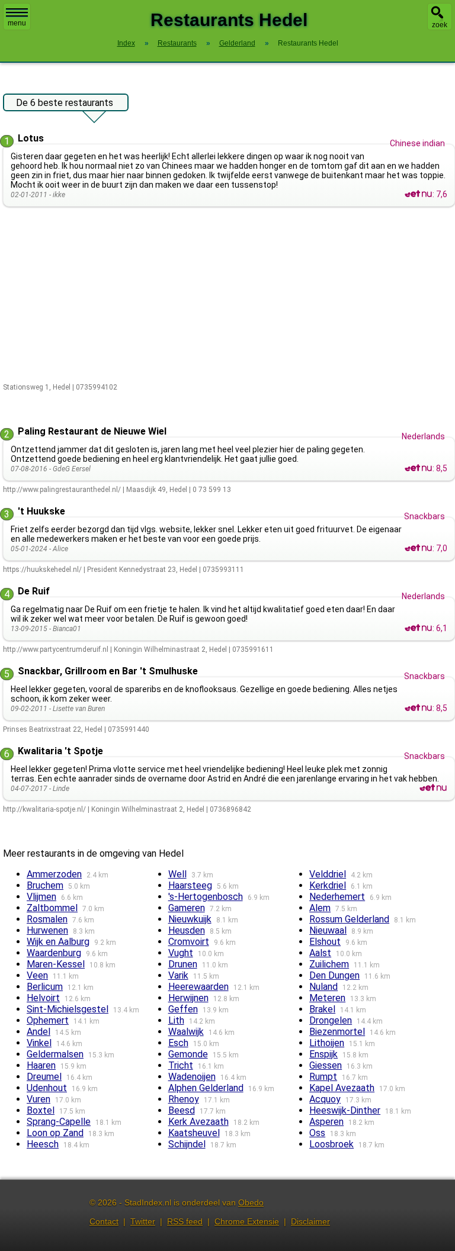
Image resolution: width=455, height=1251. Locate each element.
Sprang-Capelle (59, 1121)
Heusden (186, 930)
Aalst (320, 953)
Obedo (251, 1202)
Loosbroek (331, 1144)
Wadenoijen (192, 1076)
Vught (180, 953)
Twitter (142, 1221)
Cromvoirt (188, 941)
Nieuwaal (328, 930)
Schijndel (187, 1144)
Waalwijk (186, 1031)
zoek (439, 25)
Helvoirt (43, 998)
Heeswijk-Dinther (344, 1110)
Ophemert (48, 1020)
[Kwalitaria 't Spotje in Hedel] (433, 788)
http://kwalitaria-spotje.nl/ (44, 809)
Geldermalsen (55, 1054)
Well (177, 874)
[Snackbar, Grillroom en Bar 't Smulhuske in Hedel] (418, 708)
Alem (320, 908)
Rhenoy (183, 1099)
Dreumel (44, 1076)
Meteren (327, 998)
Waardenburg (54, 953)
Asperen (326, 1121)
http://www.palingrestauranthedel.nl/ (62, 489)
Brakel (322, 1009)
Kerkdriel (327, 885)
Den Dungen (334, 975)
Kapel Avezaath (341, 1088)
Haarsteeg (190, 885)
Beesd (181, 1110)
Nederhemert (337, 896)
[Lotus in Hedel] (418, 194)
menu (17, 23)
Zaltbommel (52, 908)
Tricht (180, 1065)
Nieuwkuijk (190, 919)
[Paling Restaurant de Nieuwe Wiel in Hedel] (418, 468)
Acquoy (325, 1099)
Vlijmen (41, 896)
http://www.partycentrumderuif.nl (55, 649)
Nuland (323, 986)
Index (126, 43)
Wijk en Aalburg (58, 941)
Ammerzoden (54, 874)
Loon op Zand (55, 1133)
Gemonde (188, 1054)
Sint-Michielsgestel (67, 1009)
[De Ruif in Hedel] (418, 628)
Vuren (38, 1099)
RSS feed (185, 1221)
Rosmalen (47, 919)
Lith (176, 1020)
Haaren (41, 1065)
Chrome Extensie (246, 1221)
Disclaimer (310, 1221)
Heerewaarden (198, 986)
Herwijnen (188, 998)
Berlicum (45, 986)
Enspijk (323, 1054)
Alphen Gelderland (205, 1088)
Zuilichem (329, 964)
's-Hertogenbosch (205, 896)
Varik (178, 975)
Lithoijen (326, 1043)
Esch (178, 1043)
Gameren (186, 908)
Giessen (325, 1065)
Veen (37, 975)
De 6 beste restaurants (64, 102)
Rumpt (323, 1076)
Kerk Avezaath (198, 1121)
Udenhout (47, 1088)
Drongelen (330, 1020)
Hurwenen (47, 930)
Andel (38, 1031)
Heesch (43, 1144)
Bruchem (45, 885)
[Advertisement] (229, 295)
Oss (317, 1133)
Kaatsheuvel (194, 1133)
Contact (103, 1221)
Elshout (325, 941)
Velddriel (327, 874)
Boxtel (41, 1110)
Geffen (183, 1009)
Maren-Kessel (56, 964)
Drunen (182, 964)
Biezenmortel (337, 1031)
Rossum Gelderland (349, 919)
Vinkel (39, 1043)
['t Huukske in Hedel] (418, 548)
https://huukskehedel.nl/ (42, 569)
